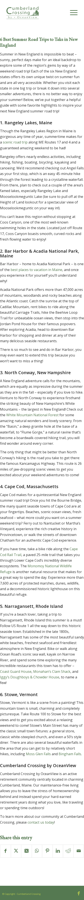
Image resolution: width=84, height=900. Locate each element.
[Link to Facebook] (78, 893)
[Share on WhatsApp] (37, 851)
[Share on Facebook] (5, 851)
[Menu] (72, 12)
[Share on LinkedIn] (58, 851)
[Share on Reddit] (68, 851)
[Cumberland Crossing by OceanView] (34, 15)
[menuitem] (72, 12)
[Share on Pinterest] (47, 851)
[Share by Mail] (79, 851)
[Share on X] (16, 851)
